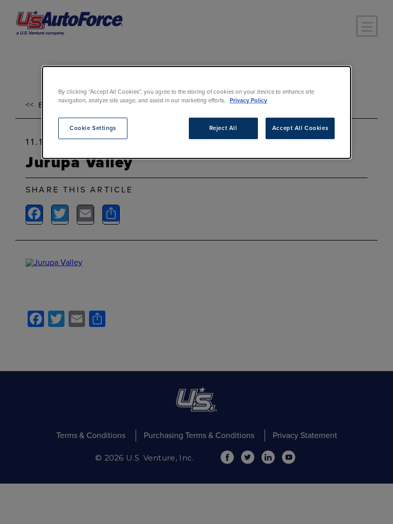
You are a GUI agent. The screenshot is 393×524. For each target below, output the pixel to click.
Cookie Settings (93, 128)
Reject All (223, 128)
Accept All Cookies (300, 128)
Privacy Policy (248, 100)
